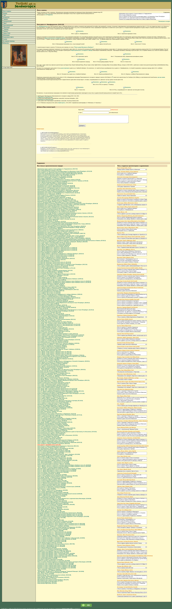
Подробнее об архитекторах (45, 99)
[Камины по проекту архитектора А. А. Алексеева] (132, 178)
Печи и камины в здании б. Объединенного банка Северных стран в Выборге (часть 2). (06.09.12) (64, 281)
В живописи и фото (8, 37)
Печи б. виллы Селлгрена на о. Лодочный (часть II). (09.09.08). (54, 533)
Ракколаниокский (7, 25)
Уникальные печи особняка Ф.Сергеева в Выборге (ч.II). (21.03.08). (56, 563)
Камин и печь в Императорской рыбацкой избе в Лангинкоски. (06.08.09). (58, 475)
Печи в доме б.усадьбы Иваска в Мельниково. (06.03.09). (53, 503)
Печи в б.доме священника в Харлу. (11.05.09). (50, 491)
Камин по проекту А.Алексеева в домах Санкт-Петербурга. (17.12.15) (56, 174)
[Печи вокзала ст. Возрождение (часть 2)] (132, 259)
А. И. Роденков (48, 14)
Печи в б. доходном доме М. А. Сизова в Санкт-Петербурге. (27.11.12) (56, 268)
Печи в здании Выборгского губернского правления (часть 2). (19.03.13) (57, 249)
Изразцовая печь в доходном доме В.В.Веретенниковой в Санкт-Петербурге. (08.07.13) (61, 233)
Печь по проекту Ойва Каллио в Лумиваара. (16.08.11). (52, 346)
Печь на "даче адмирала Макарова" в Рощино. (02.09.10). (53, 405)
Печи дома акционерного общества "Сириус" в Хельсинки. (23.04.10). (57, 428)
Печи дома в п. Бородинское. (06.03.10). (48, 436)
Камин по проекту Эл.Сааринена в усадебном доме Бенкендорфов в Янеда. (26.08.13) (61, 227)
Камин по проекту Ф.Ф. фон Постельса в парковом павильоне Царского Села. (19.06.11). (62, 356)
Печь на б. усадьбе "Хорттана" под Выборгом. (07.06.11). (53, 357)
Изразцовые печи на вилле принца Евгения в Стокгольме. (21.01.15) (56, 185)
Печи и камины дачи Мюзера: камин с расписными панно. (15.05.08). (56, 553)
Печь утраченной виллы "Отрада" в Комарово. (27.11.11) (53, 330)
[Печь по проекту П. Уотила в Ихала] (132, 353)
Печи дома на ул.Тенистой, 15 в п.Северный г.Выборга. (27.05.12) (55, 299)
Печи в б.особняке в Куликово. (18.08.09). (49, 473)
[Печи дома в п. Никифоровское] (80, 31)
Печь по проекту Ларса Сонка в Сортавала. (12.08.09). (52, 474)
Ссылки (4, 39)
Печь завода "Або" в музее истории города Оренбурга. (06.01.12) (55, 323)
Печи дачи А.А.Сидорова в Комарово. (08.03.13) (51, 251)
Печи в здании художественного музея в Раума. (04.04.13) (53, 246)
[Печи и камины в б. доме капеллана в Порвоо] (132, 181)
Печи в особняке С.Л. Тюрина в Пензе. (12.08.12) (51, 284)
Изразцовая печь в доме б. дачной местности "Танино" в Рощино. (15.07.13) (58, 232)
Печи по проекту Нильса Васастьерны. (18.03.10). (51, 434)
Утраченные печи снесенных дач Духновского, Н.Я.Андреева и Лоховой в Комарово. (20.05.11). (64, 361)
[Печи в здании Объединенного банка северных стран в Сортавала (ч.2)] (132, 321)
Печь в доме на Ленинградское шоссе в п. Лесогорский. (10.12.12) (56, 265)
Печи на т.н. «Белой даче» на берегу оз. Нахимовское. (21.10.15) (55, 177)
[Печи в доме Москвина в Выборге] (132, 521)
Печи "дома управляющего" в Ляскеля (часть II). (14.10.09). (53, 461)
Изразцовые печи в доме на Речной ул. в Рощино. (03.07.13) (54, 234)
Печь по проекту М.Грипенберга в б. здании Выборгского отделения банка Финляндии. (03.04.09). (64, 498)
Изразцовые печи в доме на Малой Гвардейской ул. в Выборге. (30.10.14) (58, 191)
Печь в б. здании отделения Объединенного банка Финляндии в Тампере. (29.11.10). (61, 391)
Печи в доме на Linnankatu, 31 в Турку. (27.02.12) (51, 313)
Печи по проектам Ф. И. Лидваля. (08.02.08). (49, 570)
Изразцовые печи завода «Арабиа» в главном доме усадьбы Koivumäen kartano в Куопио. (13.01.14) (65, 213)
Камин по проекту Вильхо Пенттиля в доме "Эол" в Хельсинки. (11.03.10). (58, 435)
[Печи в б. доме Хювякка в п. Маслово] (132, 255)
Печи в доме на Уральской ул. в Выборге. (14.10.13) (52, 221)
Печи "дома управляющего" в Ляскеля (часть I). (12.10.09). (53, 462)
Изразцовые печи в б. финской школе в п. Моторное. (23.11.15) (55, 176)
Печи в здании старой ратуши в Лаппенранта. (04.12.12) (53, 266)
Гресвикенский (6, 21)
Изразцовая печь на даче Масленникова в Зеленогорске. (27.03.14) (56, 206)
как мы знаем (161, 77)
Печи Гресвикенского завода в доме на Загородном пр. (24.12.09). (56, 448)
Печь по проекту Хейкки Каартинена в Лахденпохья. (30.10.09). (55, 458)
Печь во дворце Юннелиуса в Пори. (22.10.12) (50, 272)
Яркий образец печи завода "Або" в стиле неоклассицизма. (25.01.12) (57, 319)
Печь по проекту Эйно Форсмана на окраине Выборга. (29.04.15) (55, 183)
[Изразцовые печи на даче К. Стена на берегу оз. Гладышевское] (144, 13)
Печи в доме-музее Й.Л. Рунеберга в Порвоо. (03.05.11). (53, 363)
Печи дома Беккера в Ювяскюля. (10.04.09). (49, 497)
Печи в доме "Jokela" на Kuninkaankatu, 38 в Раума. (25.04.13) (54, 243)
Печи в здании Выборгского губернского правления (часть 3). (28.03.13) (57, 247)
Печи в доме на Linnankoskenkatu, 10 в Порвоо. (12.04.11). (53, 367)
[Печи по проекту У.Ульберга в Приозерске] (132, 511)
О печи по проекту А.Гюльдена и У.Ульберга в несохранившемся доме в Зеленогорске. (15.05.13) (64, 239)
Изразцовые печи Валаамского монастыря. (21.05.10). (52, 423)
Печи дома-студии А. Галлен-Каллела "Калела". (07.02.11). (53, 377)
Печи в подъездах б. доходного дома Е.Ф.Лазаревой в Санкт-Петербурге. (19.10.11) (60, 336)
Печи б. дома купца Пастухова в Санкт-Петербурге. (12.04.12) (54, 306)
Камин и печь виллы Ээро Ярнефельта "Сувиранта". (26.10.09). (55, 459)
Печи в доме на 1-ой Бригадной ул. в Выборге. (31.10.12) (53, 271)
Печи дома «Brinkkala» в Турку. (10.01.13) (49, 260)
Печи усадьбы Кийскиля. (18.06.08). (47, 547)
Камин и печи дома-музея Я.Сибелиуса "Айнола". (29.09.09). (54, 463)
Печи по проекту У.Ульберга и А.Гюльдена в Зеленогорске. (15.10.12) (56, 274)
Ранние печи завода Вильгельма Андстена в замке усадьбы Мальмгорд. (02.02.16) (60, 173)
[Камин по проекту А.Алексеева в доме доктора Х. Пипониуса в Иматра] (132, 180)
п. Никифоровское (43, 26)
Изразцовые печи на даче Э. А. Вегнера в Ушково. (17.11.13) (54, 217)
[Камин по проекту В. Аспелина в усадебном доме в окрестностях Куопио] (132, 201)
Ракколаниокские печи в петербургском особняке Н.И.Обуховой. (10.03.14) (58, 207)
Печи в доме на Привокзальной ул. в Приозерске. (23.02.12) (54, 314)
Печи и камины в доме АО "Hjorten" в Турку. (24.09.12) (52, 277)
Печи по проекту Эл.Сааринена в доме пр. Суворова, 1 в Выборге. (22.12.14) (58, 188)
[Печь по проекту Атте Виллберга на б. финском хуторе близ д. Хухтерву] (132, 254)
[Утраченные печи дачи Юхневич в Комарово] (132, 399)
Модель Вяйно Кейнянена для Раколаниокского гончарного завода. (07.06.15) (59, 179)
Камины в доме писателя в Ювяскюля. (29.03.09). (51, 499)
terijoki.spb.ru (61, 102)
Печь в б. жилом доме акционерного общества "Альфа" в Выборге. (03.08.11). (59, 349)
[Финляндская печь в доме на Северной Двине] (132, 310)
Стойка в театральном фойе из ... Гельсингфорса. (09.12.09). (54, 450)
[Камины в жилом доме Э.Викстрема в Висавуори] (132, 243)
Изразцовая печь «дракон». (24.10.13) (48, 220)
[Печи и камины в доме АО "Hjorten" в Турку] (132, 296)
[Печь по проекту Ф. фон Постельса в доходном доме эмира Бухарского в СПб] (132, 435)
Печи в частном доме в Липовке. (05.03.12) (49, 312)
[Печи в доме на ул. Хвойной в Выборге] (132, 173)
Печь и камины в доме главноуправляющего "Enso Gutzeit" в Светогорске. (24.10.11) (61, 335)
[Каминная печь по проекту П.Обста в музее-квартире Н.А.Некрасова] (132, 397)
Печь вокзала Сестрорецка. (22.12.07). (48, 576)
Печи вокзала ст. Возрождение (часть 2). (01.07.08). (51, 545)
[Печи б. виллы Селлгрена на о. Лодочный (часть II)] (132, 305)
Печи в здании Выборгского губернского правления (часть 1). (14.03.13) (57, 250)
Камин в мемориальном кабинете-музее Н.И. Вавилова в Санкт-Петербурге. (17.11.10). (61, 393)
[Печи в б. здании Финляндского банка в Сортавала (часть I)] (132, 459)
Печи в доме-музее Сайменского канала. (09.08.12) (51, 286)
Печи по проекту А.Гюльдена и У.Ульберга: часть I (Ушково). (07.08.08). (57, 539)
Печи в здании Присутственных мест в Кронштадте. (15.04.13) (54, 244)
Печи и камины (6, 11)
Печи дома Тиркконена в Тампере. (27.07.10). (50, 411)
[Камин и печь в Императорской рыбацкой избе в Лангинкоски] (132, 191)
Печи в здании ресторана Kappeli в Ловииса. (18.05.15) (52, 182)
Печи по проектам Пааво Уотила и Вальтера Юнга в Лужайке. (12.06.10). (57, 418)
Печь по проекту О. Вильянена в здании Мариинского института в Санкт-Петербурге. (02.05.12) (64, 302)
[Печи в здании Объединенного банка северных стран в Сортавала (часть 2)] (132, 501)
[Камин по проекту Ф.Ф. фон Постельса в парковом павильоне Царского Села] (132, 434)
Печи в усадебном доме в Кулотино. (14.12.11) (50, 326)
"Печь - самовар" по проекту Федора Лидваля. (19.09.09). (53, 467)
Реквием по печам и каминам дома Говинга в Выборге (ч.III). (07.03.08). (57, 565)
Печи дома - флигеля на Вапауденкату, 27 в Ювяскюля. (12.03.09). (55, 502)
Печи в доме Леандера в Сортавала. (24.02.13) (50, 252)
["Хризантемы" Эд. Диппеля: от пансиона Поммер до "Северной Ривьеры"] (132, 312)
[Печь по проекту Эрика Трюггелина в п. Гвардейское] (132, 506)
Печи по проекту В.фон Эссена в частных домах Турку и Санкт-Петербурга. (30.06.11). (61, 355)
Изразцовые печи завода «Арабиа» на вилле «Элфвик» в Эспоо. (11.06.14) (58, 201)
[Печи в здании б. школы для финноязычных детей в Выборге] (132, 558)
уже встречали (65, 68)
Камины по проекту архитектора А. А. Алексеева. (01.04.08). (54, 560)
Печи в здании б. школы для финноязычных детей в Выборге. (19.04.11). (57, 366)
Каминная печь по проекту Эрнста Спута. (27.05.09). (52, 487)
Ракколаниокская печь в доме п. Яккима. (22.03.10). (52, 432)
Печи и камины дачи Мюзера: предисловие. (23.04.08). (52, 557)
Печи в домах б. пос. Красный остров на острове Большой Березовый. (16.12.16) (60, 172)
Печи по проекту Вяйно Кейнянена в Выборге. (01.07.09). (53, 481)
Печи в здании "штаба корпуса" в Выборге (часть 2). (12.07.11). (55, 352)
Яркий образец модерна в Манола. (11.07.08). (50, 542)
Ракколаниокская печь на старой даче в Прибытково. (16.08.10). (55, 407)
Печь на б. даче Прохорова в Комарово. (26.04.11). (51, 364)
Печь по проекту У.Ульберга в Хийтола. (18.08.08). (51, 536)
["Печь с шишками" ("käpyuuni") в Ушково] (132, 391)
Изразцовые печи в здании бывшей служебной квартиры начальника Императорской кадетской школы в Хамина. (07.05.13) (72, 240)
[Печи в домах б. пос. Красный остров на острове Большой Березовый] (144, 18)
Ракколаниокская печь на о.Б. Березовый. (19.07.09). (52, 478)
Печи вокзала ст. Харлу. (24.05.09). (47, 489)
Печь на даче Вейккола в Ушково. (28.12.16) (49, 170)
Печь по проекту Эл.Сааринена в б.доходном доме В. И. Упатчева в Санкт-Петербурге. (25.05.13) (64, 238)
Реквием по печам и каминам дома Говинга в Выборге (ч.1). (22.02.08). (57, 567)
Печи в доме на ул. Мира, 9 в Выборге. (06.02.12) (51, 317)
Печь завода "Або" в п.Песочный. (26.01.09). (50, 510)
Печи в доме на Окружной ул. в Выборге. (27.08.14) (51, 196)
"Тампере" (5, 29)
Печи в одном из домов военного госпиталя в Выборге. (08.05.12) (56, 301)
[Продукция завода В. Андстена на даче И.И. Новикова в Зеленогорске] (132, 536)
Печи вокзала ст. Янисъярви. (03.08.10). (48, 410)
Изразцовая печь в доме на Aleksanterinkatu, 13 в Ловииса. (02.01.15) (56, 186)
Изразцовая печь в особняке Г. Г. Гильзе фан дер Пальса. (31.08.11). (56, 344)
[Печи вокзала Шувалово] (132, 289)
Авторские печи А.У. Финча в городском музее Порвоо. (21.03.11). (55, 370)
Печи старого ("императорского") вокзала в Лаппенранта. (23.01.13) (56, 258)
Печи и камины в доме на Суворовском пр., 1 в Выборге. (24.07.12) (56, 288)
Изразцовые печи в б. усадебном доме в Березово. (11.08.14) (54, 197)
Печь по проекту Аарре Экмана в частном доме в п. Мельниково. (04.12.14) (58, 190)
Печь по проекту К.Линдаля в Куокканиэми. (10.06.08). (52, 548)
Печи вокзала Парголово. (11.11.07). (47, 583)
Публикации (6, 35)
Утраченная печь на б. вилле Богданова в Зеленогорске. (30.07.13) (56, 231)
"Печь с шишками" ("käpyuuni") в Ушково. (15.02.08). (52, 569)
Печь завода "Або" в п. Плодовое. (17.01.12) (50, 320)
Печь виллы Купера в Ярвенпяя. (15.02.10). (49, 438)
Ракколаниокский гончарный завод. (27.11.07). (50, 581)
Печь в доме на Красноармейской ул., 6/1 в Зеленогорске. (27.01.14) (56, 211)
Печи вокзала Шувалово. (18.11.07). (47, 582)
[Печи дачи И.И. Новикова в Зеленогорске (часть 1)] (132, 538)
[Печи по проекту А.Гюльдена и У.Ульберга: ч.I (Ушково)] (132, 513)
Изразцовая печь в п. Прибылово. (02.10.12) (50, 276)
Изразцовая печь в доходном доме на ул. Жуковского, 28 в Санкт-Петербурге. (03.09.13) (62, 226)
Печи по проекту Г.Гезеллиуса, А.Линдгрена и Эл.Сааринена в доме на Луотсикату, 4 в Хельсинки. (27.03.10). (67, 431)
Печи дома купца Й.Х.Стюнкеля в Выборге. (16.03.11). (52, 372)
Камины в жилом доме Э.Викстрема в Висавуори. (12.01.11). (54, 382)
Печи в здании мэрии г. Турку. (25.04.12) (48, 303)
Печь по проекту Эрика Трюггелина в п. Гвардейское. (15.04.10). (55, 429)
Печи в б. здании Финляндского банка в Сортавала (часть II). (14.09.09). (57, 469)
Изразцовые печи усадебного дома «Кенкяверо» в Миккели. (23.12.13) (57, 214)
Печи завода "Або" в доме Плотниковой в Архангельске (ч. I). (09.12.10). (57, 389)
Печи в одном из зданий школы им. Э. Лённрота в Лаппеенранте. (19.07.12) (58, 289)
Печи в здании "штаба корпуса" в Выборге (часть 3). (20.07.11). (55, 351)
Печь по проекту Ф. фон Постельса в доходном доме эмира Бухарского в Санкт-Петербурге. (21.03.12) (66, 309)
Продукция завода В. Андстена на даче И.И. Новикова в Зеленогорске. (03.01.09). (60, 512)
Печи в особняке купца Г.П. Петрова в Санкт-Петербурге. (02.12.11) (56, 329)
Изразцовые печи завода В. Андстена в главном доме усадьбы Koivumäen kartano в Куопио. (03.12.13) (66, 216)
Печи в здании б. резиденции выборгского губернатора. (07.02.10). (56, 441)
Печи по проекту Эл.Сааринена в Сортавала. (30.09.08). (53, 529)
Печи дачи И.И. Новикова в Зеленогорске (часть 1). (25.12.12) (54, 263)
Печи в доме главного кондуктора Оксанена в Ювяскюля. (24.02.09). (56, 504)
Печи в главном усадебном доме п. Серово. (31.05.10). (52, 420)
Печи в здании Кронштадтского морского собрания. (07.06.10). (55, 419)
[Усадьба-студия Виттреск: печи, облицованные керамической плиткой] (132, 575)
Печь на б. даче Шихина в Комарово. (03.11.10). (50, 394)
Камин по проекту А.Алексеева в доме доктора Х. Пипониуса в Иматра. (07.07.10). (60, 415)
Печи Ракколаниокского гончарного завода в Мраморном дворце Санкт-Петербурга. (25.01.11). (64, 380)
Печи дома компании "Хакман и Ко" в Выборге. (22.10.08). (53, 526)
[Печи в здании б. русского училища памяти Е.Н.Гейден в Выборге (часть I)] (132, 490)
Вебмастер (5, 43)
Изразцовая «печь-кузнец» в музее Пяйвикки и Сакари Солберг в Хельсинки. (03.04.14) (61, 204)
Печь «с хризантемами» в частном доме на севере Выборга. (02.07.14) (57, 200)
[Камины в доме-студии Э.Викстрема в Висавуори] (132, 242)
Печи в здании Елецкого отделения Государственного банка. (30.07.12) (57, 287)
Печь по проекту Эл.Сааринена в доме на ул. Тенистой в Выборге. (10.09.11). (59, 343)
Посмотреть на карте (164, 21)
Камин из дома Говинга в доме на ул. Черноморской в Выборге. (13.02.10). (58, 440)
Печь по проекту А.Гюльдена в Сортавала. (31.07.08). (52, 540)
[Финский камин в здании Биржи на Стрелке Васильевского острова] (132, 412)
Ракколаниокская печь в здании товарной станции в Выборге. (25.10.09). (58, 460)
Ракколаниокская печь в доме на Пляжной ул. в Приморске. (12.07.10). (57, 413)
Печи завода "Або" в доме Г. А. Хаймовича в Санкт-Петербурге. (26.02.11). (58, 375)
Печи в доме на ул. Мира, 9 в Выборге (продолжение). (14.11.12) (55, 270)
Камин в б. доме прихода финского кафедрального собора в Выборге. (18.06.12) (60, 294)
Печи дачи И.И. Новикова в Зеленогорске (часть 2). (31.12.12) (54, 262)
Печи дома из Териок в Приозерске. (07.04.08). (50, 559)
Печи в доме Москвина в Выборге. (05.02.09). (50, 508)
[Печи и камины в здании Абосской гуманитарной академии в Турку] (132, 467)
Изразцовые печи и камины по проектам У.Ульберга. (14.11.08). (55, 522)
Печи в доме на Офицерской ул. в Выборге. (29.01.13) (52, 257)
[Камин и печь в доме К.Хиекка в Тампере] (132, 262)
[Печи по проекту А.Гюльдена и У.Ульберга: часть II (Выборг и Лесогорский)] (132, 304)
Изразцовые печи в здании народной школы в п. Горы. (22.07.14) (55, 198)
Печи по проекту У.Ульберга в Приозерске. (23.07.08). (52, 541)
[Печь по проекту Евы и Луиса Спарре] (132, 271)
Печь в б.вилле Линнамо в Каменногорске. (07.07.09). (52, 480)
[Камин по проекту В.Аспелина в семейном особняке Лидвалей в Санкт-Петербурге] (132, 199)
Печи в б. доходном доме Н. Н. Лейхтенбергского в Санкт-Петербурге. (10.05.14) (59, 202)
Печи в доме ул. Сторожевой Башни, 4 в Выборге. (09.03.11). (54, 373)
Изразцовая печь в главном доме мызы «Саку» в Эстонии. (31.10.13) (56, 219)
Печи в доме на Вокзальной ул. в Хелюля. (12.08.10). (52, 409)
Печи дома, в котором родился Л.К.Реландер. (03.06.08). (53, 549)
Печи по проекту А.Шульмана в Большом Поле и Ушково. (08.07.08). (56, 544)
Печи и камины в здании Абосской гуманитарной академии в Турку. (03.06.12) (59, 297)
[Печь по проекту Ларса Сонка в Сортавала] (132, 458)
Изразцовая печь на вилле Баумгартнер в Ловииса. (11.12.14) (54, 189)
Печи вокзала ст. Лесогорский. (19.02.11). (49, 376)
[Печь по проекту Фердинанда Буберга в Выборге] (132, 217)
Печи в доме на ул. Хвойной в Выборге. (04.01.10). (51, 447)
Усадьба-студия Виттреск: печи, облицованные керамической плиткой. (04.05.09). (60, 493)
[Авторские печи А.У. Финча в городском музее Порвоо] (132, 532)
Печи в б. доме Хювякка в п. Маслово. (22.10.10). (51, 397)
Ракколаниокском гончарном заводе (55, 38)
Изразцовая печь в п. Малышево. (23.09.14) (49, 194)
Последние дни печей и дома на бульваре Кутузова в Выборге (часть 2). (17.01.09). (60, 514)
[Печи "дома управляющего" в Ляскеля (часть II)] (132, 252)
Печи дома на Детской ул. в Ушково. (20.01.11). (50, 381)
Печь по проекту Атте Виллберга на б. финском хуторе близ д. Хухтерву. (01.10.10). (60, 400)
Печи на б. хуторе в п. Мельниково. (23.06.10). (50, 417)
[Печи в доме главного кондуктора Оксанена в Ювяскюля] (132, 392)
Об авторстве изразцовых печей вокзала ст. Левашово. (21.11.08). (55, 521)
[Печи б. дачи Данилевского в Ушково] (132, 476)
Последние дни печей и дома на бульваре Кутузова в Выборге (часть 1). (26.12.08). (60, 515)
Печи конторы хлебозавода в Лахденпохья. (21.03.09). (52, 501)
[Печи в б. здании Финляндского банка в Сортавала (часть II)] (132, 410)
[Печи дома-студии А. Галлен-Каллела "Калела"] (132, 272)
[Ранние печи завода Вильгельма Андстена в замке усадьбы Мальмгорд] (144, 19)
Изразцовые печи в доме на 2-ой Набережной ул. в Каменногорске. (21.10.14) (59, 192)
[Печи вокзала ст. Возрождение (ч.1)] (132, 519)
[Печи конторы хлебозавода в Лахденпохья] (132, 260)
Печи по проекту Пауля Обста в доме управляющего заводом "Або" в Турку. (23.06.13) (61, 235)
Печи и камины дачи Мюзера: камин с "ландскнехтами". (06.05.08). (56, 554)
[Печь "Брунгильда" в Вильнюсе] (132, 400)
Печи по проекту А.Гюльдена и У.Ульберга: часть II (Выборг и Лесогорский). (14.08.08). (61, 538)
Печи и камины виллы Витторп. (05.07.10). (49, 416)
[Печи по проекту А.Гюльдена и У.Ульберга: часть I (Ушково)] (132, 302)
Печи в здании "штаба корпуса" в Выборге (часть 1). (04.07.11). (55, 354)
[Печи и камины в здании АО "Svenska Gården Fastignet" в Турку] (132, 401)
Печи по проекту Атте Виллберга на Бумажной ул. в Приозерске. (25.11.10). (58, 392)
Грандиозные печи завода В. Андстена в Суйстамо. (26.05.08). (54, 551)
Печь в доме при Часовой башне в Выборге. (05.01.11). (52, 385)
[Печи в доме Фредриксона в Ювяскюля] (132, 328)
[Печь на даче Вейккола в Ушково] (144, 15)
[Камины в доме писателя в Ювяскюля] (132, 290)
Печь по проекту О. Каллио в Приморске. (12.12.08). (52, 517)
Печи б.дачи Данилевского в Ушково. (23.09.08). (51, 530)
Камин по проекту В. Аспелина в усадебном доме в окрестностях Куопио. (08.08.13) (60, 229)
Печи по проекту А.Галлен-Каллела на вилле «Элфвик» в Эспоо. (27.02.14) (58, 208)
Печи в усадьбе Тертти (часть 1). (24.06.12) (49, 293)
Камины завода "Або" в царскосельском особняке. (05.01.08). (54, 575)
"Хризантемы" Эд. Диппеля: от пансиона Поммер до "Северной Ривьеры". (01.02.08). (61, 571)
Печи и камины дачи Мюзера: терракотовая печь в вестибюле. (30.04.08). (57, 555)
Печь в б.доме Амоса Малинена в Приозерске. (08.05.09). (53, 492)
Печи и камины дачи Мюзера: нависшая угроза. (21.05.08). (53, 552)
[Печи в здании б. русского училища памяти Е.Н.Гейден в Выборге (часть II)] (132, 340)
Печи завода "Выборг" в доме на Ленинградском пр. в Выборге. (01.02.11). (58, 379)
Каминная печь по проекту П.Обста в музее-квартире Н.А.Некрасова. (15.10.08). (59, 527)
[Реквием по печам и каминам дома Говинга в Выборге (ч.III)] (132, 190)
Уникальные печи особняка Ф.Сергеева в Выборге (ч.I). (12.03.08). (56, 564)
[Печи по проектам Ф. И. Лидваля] (132, 352)
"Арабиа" (5, 19)
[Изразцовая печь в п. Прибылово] (132, 230)
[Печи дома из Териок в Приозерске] (132, 488)
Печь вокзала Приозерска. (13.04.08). (48, 558)
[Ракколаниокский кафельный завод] (132, 309)
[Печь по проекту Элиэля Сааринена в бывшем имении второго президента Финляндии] (132, 441)
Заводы (4, 13)
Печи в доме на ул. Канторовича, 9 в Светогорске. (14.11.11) (54, 331)
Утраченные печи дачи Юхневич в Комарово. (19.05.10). (53, 424)
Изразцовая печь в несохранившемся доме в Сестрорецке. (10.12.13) (56, 215)
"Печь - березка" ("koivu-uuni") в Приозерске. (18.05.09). (53, 490)
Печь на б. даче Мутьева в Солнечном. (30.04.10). (51, 426)
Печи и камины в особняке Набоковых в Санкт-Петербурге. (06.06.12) (57, 296)
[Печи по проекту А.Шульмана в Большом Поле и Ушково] (132, 557)
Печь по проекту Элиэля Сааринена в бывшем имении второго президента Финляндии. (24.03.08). (64, 561)
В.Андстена (5, 17)
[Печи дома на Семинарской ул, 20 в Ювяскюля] (132, 279)
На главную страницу (8, 41)
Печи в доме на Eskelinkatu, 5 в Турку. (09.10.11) (50, 338)
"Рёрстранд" (6, 27)
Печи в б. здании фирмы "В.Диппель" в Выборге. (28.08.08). (54, 535)
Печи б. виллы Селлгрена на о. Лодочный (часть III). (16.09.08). (55, 532)
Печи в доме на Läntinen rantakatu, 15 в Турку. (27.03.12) (53, 308)
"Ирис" (4, 23)
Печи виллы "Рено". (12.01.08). (46, 573)
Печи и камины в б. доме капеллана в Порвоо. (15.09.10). (53, 403)
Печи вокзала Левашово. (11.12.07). (47, 578)
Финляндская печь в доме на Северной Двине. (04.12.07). (53, 579)
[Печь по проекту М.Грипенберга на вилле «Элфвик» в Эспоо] (132, 297)
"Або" (4, 15)
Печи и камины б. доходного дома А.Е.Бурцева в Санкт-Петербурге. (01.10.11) (59, 339)
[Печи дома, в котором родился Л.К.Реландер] (132, 313)
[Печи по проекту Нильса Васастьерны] (132, 229)
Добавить (82, 125)
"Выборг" (5, 31)
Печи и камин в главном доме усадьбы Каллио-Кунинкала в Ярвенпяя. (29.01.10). (60, 442)
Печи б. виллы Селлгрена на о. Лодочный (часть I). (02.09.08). (54, 534)
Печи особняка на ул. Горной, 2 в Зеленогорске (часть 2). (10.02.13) (56, 254)
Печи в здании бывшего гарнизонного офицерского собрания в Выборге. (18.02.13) (61, 253)
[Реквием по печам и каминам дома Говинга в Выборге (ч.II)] (132, 269)
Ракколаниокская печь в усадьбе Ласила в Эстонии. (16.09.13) (55, 225)
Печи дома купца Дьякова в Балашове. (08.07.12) (51, 290)
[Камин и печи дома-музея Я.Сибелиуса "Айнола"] (132, 460)
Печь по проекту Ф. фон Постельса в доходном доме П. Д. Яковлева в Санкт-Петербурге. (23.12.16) (65, 171)
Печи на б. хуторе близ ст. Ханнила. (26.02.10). (50, 437)
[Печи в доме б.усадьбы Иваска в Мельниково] (132, 331)
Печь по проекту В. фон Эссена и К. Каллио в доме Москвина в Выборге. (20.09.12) (60, 278)
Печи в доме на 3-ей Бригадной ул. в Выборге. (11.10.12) (53, 275)
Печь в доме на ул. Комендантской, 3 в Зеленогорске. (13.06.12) (55, 295)
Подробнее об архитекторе (45, 97)
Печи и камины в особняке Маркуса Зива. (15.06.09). (52, 484)
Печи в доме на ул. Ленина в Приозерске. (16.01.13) (51, 259)
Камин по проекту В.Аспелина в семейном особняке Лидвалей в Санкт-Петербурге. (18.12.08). (63, 516)
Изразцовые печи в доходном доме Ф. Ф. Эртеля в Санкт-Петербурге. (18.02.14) (59, 209)
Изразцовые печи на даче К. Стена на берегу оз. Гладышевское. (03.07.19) (58, 168)
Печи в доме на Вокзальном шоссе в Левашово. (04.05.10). (53, 425)
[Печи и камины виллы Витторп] (132, 577)
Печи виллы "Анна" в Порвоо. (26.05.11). (49, 360)
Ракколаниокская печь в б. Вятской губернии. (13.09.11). (53, 342)
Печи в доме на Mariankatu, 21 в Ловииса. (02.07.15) (51, 178)
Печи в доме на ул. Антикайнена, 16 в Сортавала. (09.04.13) (54, 245)
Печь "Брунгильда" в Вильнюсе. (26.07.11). (49, 350)
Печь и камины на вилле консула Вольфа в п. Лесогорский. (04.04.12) (57, 307)
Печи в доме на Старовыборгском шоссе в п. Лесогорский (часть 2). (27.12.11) (59, 324)
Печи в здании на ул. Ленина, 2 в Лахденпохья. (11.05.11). (53, 362)
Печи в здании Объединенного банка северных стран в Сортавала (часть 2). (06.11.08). (61, 523)
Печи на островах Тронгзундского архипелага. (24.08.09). (53, 472)
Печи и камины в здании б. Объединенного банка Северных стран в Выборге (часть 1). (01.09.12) (64, 282)
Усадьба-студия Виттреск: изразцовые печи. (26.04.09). (52, 495)
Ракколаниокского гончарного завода (81, 50)
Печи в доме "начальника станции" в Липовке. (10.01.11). (53, 383)
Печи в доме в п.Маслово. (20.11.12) (47, 269)
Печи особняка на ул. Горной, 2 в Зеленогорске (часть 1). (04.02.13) (56, 256)
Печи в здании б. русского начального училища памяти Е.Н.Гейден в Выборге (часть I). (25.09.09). (64, 466)
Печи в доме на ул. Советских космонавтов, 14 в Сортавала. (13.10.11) (57, 337)
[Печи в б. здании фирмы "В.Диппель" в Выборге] (132, 409)
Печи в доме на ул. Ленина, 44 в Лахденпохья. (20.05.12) (53, 300)
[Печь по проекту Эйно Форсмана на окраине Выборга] (132, 539)
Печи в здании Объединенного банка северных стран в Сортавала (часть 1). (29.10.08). (61, 524)
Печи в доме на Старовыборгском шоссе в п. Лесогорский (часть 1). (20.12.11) (59, 325)
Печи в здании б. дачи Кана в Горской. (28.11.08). (51, 520)
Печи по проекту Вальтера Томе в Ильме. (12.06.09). (52, 485)
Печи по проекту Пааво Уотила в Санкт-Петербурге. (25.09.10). (54, 401)
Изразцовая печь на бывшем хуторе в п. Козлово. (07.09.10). (54, 404)
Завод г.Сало (6, 33)
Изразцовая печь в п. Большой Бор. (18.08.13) (50, 228)
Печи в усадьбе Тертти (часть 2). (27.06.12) (49, 292)
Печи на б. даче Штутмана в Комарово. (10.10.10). (51, 399)
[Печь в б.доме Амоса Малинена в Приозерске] (132, 251)
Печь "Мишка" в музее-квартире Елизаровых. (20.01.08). (53, 572)
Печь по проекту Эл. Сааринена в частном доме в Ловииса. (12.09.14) (56, 195)
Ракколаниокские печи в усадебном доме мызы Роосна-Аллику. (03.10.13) (58, 222)
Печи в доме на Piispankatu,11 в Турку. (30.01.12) (51, 318)
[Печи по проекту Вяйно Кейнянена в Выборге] (132, 339)
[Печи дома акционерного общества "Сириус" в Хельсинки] (132, 224)
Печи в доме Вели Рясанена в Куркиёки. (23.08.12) (51, 283)
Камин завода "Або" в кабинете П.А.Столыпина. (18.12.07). (53, 577)
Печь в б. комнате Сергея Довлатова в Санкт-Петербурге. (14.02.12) (56, 315)
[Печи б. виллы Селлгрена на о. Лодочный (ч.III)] (132, 475)
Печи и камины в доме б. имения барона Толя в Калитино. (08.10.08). (56, 528)
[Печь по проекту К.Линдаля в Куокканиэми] (132, 360)
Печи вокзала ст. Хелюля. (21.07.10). (47, 412)
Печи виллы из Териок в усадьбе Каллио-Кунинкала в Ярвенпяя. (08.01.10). (58, 446)
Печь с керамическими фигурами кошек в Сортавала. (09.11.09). (55, 455)
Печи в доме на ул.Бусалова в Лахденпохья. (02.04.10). (52, 430)
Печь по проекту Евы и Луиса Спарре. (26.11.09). (51, 453)
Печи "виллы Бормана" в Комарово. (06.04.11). (50, 368)
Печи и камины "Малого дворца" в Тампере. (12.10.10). (52, 398)
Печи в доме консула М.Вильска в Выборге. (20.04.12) (52, 305)
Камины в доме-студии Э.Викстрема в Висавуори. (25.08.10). (54, 406)
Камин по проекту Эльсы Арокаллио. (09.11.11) (50, 332)
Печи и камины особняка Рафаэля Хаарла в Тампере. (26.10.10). (55, 395)
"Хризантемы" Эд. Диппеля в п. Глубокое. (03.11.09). (52, 456)
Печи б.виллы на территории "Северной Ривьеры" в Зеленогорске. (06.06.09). (59, 486)
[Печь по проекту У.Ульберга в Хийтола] (132, 514)
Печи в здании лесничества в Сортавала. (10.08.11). (51, 348)
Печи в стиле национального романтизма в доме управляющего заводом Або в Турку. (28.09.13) (64, 223)
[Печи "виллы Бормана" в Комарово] (132, 182)
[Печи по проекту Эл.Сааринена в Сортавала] (132, 277)
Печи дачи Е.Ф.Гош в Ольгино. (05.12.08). (49, 518)
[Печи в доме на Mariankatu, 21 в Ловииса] (132, 560)
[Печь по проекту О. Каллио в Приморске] (132, 327)
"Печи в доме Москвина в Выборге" (84, 47)
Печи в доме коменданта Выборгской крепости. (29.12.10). (53, 386)
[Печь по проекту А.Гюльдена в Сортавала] (132, 301)
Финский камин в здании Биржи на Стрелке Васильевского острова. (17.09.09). (59, 468)
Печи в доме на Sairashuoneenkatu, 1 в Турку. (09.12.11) (52, 327)
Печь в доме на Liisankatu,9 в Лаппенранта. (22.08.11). (52, 345)
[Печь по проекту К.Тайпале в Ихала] (132, 489)
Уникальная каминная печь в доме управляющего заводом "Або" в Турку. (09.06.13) (61, 237)
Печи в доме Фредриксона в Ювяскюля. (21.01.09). (51, 511)
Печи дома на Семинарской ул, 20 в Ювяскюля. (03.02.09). (53, 509)
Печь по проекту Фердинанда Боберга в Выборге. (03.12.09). (54, 452)
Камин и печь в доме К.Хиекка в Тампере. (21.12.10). (52, 387)
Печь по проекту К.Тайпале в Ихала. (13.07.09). (50, 479)
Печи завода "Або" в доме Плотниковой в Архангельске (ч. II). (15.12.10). (57, 388)
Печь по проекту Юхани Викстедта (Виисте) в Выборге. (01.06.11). (55, 358)
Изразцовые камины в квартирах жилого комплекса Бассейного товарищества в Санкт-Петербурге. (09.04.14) (68, 203)
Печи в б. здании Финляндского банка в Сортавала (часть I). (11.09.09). (57, 471)
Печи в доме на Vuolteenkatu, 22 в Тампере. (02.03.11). (52, 374)
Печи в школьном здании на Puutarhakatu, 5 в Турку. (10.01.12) (55, 321)
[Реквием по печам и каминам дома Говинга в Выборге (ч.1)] (132, 276)
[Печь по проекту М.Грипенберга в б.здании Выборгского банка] (132, 294)
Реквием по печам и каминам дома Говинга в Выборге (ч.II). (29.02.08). (57, 566)
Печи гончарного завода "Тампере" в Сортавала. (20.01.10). (54, 443)
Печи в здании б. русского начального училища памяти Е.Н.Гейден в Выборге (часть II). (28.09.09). (64, 465)
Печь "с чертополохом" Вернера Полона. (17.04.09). (52, 496)
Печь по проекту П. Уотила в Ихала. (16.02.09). (50, 505)
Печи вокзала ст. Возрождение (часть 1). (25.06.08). (51, 546)
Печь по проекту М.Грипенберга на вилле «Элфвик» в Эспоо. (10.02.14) (57, 210)
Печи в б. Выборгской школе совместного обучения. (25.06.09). (55, 483)
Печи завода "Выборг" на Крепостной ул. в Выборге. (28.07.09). (55, 477)
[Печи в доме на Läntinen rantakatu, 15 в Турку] (132, 323)
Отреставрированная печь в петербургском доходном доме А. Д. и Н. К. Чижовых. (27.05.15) (63, 180)
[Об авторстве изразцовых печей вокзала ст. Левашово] (132, 322)
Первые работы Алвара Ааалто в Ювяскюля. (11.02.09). (53, 506)
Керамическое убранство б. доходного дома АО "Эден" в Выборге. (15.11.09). (59, 454)
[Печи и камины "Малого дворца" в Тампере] (132, 466)
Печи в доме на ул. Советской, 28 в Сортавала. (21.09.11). (53, 340)
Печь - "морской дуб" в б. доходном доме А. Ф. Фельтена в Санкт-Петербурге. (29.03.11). (62, 369)
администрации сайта (67, 608)
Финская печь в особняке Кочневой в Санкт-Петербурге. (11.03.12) (56, 311)
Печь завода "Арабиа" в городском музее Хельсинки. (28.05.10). (55, 422)
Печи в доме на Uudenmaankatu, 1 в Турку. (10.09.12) (52, 280)
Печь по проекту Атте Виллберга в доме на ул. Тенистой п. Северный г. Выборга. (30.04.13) (62, 241)
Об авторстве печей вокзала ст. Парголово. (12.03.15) (52, 184)
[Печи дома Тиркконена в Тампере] (132, 449)
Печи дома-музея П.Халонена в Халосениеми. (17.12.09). (53, 449)
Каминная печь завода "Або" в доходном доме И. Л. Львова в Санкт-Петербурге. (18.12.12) (62, 264)
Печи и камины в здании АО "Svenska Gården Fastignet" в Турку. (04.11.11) (58, 333)
